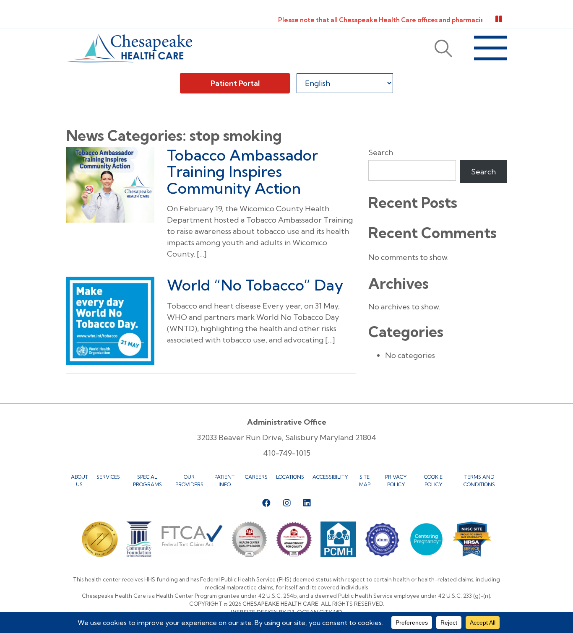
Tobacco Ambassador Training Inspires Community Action (242, 171)
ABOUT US (79, 481)
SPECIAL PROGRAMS (147, 481)
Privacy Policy (396, 481)
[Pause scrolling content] (499, 19)
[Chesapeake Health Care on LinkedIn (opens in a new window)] (307, 503)
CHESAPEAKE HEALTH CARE (280, 603)
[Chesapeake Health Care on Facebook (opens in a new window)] (266, 503)
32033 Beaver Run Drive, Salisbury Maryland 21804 (286, 437)
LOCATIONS (290, 477)
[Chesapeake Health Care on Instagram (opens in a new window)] (287, 503)
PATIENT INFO (224, 481)
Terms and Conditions (479, 481)
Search (380, 152)
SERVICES (108, 477)
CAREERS (256, 477)
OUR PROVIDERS (189, 481)
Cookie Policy (433, 481)
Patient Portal (235, 83)
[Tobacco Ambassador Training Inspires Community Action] (110, 184)
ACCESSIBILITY (330, 477)
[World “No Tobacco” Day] (110, 320)
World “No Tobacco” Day (255, 284)
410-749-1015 (286, 453)
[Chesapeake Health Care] (129, 48)
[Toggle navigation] (490, 48)
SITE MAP (364, 481)
